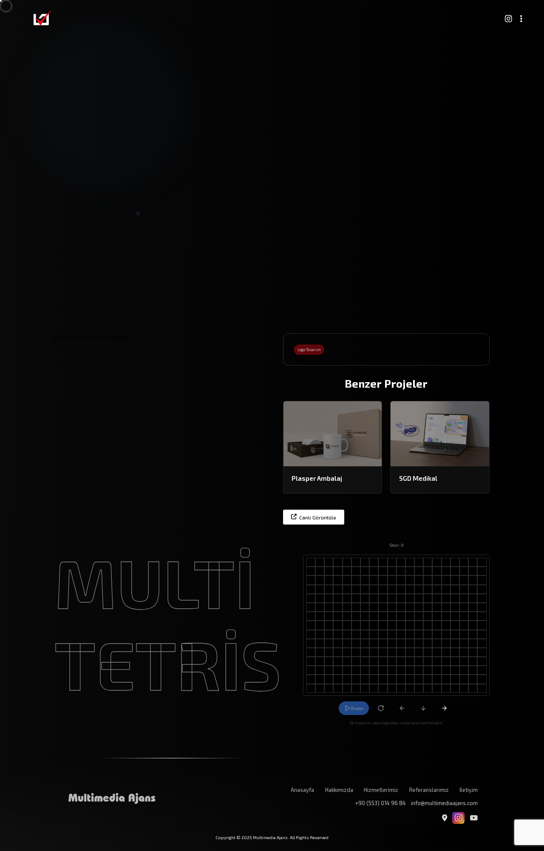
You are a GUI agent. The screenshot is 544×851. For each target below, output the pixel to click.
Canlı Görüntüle (317, 517)
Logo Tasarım (309, 349)
